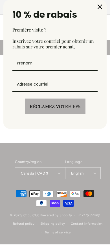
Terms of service (58, 232)
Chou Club (31, 215)
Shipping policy (52, 224)
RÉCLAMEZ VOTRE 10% (55, 106)
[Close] (100, 7)
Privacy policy (89, 215)
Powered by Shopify (56, 215)
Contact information (87, 224)
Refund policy (24, 224)
